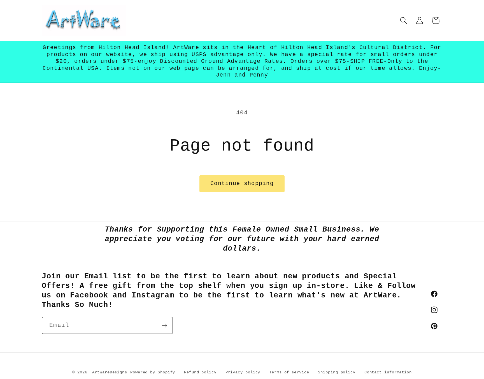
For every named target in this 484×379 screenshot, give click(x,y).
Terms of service (289, 372)
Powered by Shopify (152, 372)
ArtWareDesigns (109, 372)
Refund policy (200, 372)
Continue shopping (242, 184)
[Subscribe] (165, 325)
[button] (404, 20)
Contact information (388, 372)
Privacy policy (242, 372)
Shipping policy (336, 372)
